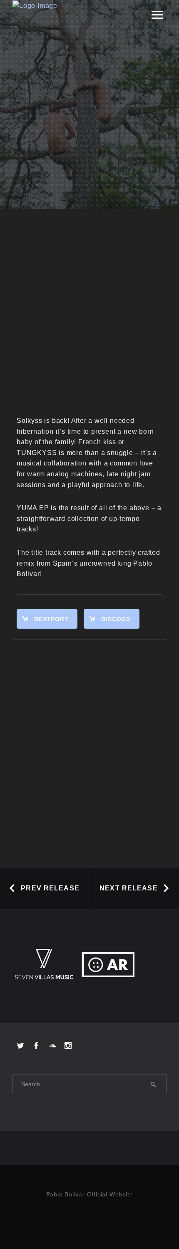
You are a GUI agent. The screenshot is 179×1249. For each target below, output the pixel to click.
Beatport (51, 619)
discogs (115, 619)
